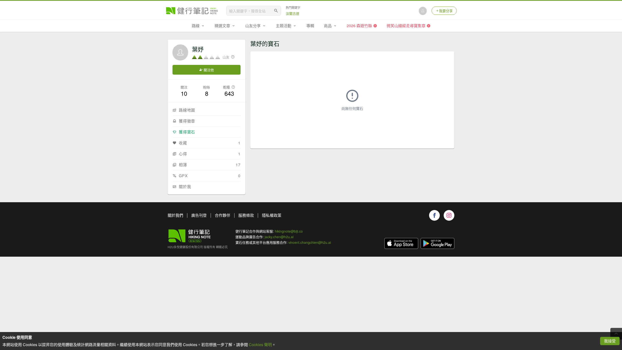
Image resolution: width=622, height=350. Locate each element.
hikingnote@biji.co (289, 231)
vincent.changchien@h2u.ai (309, 242)
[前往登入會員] (423, 11)
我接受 (610, 341)
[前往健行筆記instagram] (449, 215)
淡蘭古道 (292, 13)
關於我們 (175, 215)
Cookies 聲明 (260, 344)
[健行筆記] (192, 10)
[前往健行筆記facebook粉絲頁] (434, 215)
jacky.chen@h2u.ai (279, 236)
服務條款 (246, 215)
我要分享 (446, 10)
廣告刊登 (199, 215)
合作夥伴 (222, 215)
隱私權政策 (271, 215)
